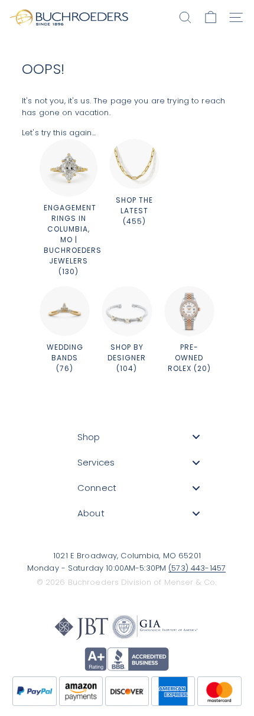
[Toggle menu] (196, 437)
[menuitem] (139, 437)
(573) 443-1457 (197, 568)
